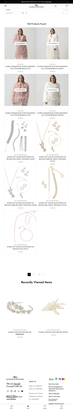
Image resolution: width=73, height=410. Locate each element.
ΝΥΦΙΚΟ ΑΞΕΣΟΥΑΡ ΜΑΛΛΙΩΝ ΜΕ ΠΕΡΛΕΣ (53, 332)
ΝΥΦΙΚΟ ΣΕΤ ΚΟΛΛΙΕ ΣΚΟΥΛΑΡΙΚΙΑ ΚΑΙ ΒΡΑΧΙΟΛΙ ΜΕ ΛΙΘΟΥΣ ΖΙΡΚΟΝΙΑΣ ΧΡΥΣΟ (52, 204)
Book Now (48, 2)
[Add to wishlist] (33, 31)
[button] (5, 1)
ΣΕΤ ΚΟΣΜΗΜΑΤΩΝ (20, 155)
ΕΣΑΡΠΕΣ (20, 64)
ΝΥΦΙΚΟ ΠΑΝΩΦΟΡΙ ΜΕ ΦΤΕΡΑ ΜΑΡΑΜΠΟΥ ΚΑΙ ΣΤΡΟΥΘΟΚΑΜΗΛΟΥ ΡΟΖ (20, 67)
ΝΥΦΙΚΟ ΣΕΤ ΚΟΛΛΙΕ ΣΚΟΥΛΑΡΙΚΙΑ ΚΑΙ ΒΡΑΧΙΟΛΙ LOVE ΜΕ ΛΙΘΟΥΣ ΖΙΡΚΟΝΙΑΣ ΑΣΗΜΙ (20, 204)
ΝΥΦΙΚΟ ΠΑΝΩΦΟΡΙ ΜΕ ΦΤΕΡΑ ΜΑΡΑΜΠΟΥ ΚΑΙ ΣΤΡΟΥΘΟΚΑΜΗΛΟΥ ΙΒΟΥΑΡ (52, 67)
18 (39, 274)
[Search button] (67, 9)
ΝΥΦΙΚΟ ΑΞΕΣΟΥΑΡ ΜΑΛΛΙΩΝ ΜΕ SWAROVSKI (19, 333)
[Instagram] (11, 391)
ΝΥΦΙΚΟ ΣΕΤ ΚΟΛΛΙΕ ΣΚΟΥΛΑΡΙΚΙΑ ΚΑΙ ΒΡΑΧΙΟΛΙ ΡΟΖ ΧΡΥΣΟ (20, 248)
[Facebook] (8, 391)
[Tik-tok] (15, 391)
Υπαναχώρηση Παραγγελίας (53, 399)
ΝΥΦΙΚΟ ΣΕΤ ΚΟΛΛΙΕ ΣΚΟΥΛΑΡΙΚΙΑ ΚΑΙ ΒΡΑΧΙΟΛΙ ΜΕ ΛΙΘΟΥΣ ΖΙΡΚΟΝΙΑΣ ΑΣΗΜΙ (20, 158)
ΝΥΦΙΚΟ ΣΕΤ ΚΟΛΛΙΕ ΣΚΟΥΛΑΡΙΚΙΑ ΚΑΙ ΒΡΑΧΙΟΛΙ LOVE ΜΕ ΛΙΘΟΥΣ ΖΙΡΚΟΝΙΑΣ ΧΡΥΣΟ (52, 159)
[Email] (18, 391)
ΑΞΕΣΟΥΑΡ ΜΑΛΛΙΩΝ (20, 330)
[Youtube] (22, 391)
